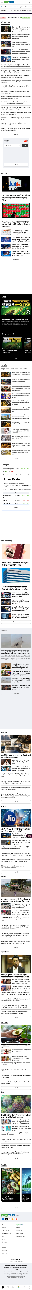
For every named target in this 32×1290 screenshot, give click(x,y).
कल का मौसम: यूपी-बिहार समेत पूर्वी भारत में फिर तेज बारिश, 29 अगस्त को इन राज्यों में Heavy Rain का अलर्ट (14, 124)
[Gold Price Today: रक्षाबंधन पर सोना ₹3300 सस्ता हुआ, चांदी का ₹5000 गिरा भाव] (6, 44)
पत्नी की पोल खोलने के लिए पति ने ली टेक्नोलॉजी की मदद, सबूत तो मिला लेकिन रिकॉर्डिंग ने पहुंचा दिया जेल (20, 666)
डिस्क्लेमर (24, 1266)
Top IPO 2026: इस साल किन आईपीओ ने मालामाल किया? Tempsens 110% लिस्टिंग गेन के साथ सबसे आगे (14, 102)
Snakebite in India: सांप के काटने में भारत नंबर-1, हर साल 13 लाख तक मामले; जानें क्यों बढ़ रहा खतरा (21, 673)
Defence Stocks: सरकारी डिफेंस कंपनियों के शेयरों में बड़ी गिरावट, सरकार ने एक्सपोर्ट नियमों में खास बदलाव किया (21, 51)
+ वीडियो (16, 358)
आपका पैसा (16, 7)
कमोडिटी (18, 1227)
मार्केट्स (3, 1245)
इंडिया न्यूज (4, 732)
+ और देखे (16, 134)
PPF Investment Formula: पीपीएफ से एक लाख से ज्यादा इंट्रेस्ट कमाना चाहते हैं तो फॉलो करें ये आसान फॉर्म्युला (21, 431)
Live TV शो (4, 1250)
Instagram (9, 1219)
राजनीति (3, 1239)
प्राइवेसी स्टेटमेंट (8, 1267)
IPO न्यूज (3, 806)
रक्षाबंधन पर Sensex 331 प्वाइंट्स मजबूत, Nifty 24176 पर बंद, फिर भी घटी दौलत (15, 118)
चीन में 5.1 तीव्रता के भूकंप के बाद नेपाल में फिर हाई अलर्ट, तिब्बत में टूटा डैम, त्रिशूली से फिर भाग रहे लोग (15, 129)
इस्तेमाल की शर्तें (15, 1267)
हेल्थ (2, 1092)
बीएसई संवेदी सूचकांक (8, 468)
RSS (12, 1219)
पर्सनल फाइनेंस (19, 1233)
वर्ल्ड (11, 10)
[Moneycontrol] (9, 2)
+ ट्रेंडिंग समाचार (16, 693)
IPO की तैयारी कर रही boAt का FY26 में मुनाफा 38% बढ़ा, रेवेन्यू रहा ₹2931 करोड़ (15, 564)
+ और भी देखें (16, 507)
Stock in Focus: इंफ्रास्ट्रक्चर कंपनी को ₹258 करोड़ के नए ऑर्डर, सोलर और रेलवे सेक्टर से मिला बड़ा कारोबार (15, 76)
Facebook (3, 1219)
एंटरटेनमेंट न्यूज (5, 952)
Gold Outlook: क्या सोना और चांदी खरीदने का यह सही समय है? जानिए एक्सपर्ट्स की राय (21, 423)
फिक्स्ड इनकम (19, 1230)
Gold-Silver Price (5, 10)
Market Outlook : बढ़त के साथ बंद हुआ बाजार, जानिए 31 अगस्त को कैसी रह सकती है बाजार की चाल (16, 113)
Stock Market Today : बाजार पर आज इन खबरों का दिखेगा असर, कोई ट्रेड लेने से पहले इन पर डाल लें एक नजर (21, 239)
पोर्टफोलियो (4, 1242)
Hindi (17, 1215)
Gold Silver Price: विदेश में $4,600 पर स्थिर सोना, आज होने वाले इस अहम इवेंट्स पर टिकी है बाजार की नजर (21, 452)
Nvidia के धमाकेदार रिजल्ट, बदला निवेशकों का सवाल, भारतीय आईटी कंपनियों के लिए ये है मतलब (20, 608)
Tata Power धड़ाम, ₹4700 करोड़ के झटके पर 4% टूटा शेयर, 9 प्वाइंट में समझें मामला (21, 601)
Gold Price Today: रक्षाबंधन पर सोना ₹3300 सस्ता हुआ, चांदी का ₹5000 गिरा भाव (21, 44)
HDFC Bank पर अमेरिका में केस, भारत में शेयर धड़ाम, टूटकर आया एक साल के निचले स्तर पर (20, 594)
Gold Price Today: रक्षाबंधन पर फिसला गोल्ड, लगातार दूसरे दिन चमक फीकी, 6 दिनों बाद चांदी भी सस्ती (21, 445)
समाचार (10, 7)
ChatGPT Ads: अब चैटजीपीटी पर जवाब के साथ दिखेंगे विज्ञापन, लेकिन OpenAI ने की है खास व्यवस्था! (20, 616)
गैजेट (15, 10)
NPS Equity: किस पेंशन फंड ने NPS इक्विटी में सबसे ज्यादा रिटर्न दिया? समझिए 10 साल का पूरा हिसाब (21, 409)
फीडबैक (19, 1266)
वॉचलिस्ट (4, 1248)
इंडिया (21, 7)
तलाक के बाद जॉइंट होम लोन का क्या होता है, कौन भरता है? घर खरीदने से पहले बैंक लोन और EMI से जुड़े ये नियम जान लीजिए (21, 388)
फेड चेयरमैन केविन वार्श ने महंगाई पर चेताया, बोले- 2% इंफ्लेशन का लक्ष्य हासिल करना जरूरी (21, 29)
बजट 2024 (4, 1227)
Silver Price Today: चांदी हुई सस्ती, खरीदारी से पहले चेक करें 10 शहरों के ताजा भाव (21, 437)
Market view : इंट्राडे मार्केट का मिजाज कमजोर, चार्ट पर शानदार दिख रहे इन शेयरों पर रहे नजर (20, 246)
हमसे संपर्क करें (14, 1266)
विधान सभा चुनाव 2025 (21, 1236)
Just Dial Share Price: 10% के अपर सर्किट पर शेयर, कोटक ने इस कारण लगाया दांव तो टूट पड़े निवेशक (16, 197)
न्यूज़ (3, 1236)
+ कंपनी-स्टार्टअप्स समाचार (16, 622)
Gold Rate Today (6, 1230)
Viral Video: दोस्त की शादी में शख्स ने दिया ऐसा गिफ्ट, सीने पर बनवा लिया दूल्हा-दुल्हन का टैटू (21, 687)
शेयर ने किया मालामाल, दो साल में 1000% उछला (15, 319)
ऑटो (18, 10)
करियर (21, 1267)
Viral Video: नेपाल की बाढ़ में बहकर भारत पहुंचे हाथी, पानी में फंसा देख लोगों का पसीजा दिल (21, 680)
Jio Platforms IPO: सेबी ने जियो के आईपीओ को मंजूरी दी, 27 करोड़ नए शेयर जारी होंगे (20, 59)
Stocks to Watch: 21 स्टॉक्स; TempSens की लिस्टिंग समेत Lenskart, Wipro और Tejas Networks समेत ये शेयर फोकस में (20, 232)
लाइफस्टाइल (23, 10)
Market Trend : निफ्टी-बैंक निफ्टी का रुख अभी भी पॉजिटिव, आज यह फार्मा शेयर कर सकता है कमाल (21, 253)
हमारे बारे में (7, 1266)
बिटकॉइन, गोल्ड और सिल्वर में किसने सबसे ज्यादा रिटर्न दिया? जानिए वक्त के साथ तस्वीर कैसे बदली (21, 36)
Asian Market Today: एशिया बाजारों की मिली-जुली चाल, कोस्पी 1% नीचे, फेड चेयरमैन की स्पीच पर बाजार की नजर (16, 224)
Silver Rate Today (6, 1233)
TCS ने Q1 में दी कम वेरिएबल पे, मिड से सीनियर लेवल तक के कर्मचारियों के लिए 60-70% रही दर (15, 588)
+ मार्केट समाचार (16, 259)
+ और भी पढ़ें (16, 458)
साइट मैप (25, 1267)
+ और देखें (16, 165)
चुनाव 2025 (4, 1253)
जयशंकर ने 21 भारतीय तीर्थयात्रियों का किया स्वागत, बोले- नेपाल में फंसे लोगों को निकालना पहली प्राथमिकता (15, 108)
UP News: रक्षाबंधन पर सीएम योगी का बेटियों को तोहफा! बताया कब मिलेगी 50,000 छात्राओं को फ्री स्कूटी (15, 97)
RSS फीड (16, 1269)
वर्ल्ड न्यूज (3, 876)
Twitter (6, 1219)
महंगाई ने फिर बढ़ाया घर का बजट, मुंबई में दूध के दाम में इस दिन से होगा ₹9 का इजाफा (16, 81)
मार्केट (5, 7)
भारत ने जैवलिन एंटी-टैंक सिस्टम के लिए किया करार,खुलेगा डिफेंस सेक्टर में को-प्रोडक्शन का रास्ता (15, 87)
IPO (26, 7)
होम (1, 7)
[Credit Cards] (29, 836)
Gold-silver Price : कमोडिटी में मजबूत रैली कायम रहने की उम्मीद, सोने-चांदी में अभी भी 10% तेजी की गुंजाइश (16, 71)
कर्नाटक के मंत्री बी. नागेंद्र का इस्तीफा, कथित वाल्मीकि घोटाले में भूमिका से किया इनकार (15, 92)
